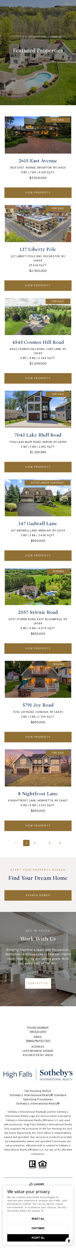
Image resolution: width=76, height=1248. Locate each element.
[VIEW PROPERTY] (38, 189)
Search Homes (38, 895)
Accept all (38, 1237)
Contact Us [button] (38, 983)
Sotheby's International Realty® (38, 1103)
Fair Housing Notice (38, 1091)
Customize (38, 1228)
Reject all (38, 1218)
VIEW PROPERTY (38, 192)
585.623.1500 (38, 1031)
